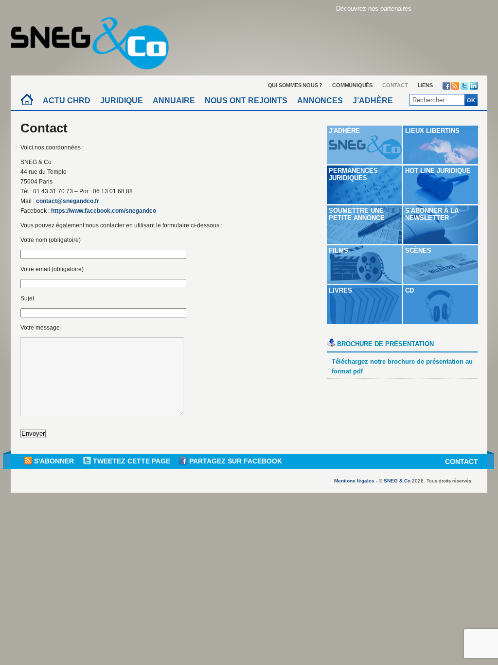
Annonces (320, 100)
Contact (395, 85)
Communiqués (352, 85)
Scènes (418, 250)
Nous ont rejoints (246, 100)
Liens (425, 85)
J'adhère (344, 130)
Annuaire (174, 100)
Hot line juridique (438, 170)
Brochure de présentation (385, 344)
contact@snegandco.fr (67, 201)
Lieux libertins (432, 130)
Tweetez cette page (131, 461)
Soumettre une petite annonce (357, 214)
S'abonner (54, 461)
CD (409, 290)
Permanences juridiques (353, 174)
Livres (340, 290)
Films (338, 250)
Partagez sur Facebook (234, 461)
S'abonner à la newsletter (432, 214)
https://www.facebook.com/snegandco (103, 210)
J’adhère (373, 100)
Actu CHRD (66, 100)
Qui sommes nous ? (295, 85)
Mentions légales (354, 480)
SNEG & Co (397, 480)
